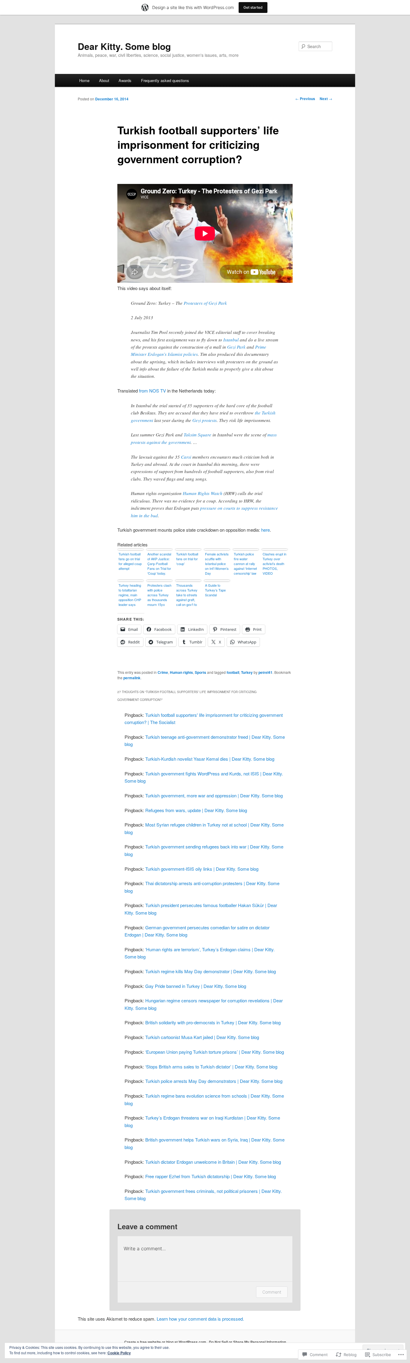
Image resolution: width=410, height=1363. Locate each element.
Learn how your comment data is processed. (200, 1319)
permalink (131, 677)
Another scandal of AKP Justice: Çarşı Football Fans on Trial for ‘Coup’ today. (159, 564)
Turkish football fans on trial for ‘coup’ (187, 559)
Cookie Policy (119, 1352)
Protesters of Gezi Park (205, 303)
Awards (125, 80)
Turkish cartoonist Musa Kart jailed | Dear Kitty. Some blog (202, 1037)
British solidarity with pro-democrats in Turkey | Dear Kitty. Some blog (213, 1022)
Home (84, 80)
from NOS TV (152, 390)
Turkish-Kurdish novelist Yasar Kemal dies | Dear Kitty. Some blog (209, 759)
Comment (271, 1291)
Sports (200, 672)
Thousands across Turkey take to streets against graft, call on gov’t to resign (186, 595)
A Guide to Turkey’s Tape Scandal (215, 590)
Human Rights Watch (202, 493)
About (104, 80)
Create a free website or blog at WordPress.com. (165, 1342)
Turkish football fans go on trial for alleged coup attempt (130, 561)
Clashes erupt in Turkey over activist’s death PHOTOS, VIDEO (274, 564)
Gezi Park (236, 347)
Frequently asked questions (165, 80)
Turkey (247, 672)
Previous (305, 98)
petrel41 (265, 672)
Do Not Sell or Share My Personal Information (247, 1342)
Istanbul (231, 340)
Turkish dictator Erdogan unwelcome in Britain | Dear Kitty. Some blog (213, 1162)
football (233, 672)
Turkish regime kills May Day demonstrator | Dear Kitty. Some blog (210, 971)
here (265, 530)
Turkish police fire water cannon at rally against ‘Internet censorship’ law (245, 564)
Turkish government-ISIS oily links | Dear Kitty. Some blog (201, 869)
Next (326, 98)
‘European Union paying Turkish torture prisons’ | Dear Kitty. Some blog (214, 1052)
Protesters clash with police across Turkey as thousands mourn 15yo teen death (159, 595)
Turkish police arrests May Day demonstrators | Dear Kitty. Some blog (213, 1081)
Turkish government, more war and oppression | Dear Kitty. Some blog (214, 795)
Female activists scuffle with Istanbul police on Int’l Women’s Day (217, 564)
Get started (253, 7)
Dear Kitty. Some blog (124, 46)
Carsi (186, 457)
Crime (163, 672)
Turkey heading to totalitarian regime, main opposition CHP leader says (130, 595)
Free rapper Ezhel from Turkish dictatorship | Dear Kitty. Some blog (210, 1176)
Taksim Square (197, 435)
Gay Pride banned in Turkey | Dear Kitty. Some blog (195, 986)
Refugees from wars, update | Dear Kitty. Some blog (196, 810)
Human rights (181, 672)
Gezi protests (204, 420)
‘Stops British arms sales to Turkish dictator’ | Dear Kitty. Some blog (211, 1066)
